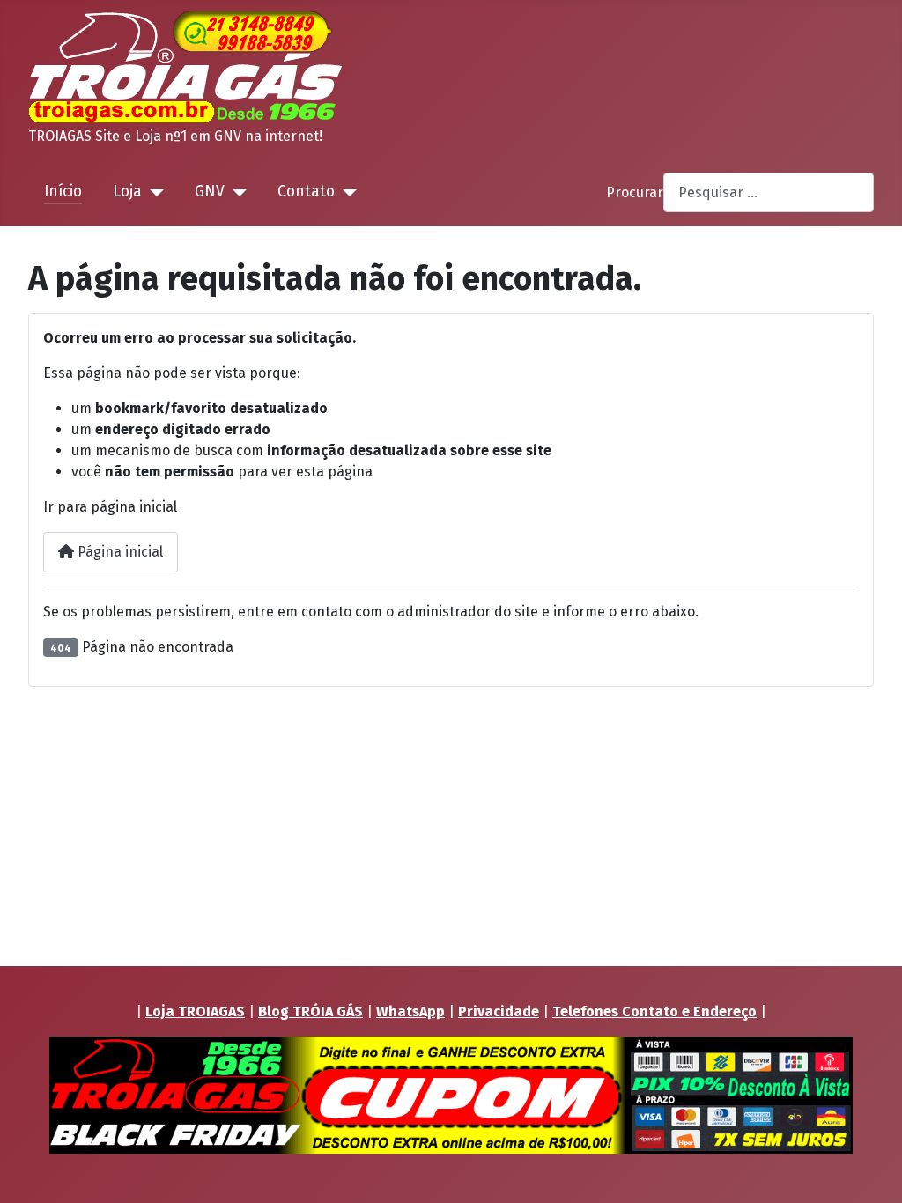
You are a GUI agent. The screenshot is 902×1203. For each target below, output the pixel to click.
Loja (127, 191)
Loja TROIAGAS (195, 1011)
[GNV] (236, 192)
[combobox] (768, 192)
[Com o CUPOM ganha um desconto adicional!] (451, 1095)
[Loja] (153, 192)
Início (63, 191)
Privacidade (498, 1011)
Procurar (634, 192)
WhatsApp (410, 1011)
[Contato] (346, 192)
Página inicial (118, 551)
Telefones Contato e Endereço (654, 1011)
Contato (306, 191)
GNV (210, 191)
